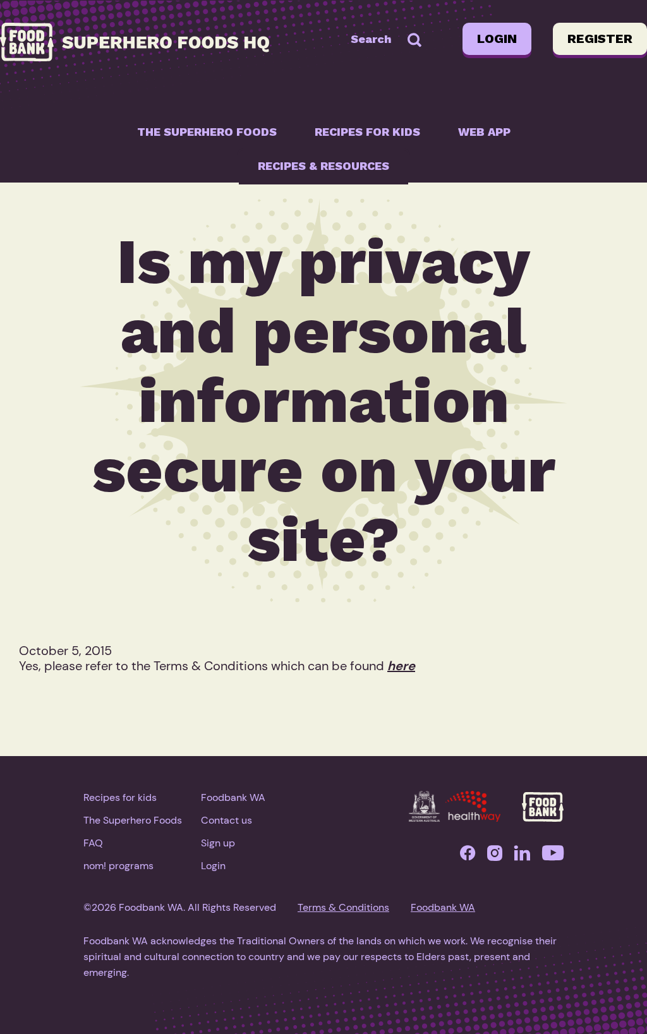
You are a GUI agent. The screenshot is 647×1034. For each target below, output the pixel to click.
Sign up (218, 843)
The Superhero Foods (207, 131)
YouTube (553, 856)
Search (371, 38)
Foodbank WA (233, 797)
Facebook (467, 856)
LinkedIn (522, 856)
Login (497, 38)
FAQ (93, 843)
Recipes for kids (367, 131)
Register (599, 38)
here (401, 666)
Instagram (494, 856)
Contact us (226, 820)
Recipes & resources (323, 165)
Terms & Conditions (343, 907)
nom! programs (118, 865)
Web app (484, 131)
